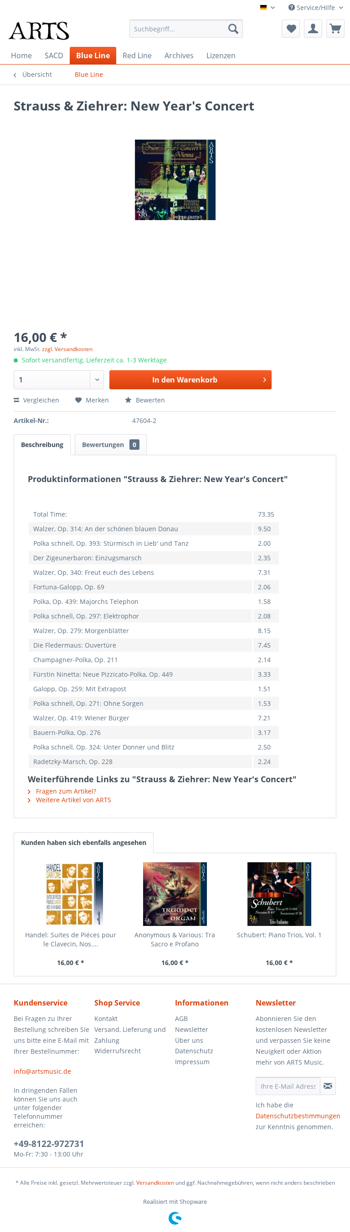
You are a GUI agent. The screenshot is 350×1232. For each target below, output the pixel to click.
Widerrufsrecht (117, 1050)
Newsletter (191, 1029)
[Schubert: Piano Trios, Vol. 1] (279, 894)
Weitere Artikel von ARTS (72, 799)
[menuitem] (186, 29)
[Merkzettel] (291, 29)
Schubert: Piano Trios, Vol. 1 (279, 934)
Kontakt (106, 1018)
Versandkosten (155, 1183)
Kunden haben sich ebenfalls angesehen (83, 842)
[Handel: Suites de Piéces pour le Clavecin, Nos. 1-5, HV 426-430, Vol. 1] (70, 894)
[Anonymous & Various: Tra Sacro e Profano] (175, 894)
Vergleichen (40, 400)
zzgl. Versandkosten (67, 349)
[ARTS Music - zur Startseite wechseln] (39, 31)
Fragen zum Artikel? (65, 791)
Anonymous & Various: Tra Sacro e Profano (174, 939)
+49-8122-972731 (49, 1144)
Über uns (189, 1040)
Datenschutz (194, 1050)
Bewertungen (109, 444)
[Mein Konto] (313, 29)
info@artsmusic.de (42, 1071)
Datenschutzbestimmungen (298, 1115)
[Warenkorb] (335, 29)
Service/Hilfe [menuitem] (316, 7)
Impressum (192, 1061)
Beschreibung (42, 444)
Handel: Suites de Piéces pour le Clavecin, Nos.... (70, 939)
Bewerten (149, 400)
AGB (181, 1018)
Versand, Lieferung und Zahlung (130, 1035)
